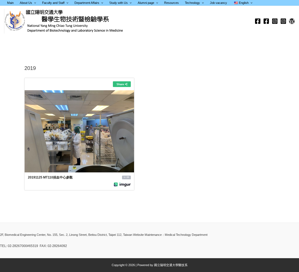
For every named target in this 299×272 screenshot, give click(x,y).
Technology (192, 2)
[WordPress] (292, 21)
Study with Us (118, 2)
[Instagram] (275, 21)
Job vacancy (218, 2)
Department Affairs (86, 2)
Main (10, 2)
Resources (171, 2)
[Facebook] (258, 21)
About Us (26, 2)
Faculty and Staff (53, 2)
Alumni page (146, 2)
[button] (34, 3)
